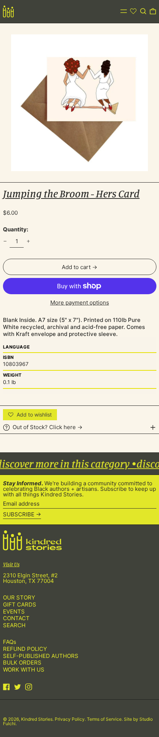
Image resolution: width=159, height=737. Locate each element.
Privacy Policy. (71, 719)
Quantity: (15, 229)
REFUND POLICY (25, 648)
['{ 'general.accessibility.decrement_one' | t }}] (5, 241)
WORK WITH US (23, 669)
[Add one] (28, 241)
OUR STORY (19, 597)
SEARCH (14, 625)
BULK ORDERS (22, 662)
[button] (143, 11)
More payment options (79, 302)
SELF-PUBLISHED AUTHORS (40, 655)
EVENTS (14, 611)
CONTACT (16, 618)
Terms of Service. (105, 719)
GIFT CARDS (19, 604)
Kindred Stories (37, 719)
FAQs (9, 641)
